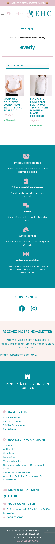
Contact (7, 445)
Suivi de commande (14, 425)
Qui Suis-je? (9, 449)
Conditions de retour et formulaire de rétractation (23, 478)
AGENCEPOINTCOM (27, 540)
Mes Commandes (12, 421)
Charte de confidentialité (16, 472)
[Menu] (2, 13)
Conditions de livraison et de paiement (23, 465)
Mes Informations (11, 417)
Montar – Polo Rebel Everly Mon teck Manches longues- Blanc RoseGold (40, 107)
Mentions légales (12, 461)
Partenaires (9, 457)
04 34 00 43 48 (15, 517)
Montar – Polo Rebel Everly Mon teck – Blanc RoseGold (13, 105)
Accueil (13, 37)
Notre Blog (8, 453)
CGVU (6, 468)
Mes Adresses (9, 429)
